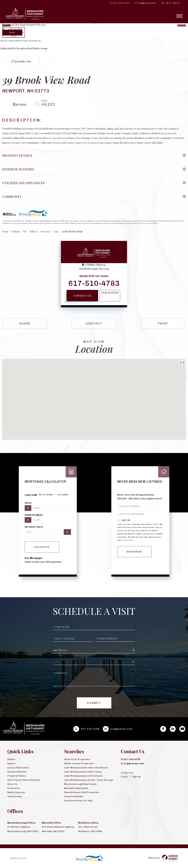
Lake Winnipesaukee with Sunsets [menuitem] (83, 775)
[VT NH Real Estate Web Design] (163, 858)
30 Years (47, 494)
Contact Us (82, 295)
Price (28, 503)
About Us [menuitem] (12, 784)
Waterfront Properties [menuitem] (77, 759)
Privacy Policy (128, 540)
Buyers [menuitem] (11, 763)
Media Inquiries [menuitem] (16, 792)
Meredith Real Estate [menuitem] (76, 788)
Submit (94, 703)
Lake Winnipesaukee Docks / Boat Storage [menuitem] (88, 780)
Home (5, 231)
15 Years (62, 494)
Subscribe (134, 551)
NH (24, 231)
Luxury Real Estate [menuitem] (18, 767)
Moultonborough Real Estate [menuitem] (80, 784)
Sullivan (33, 231)
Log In (168, 3)
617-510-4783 (121, 3)
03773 (56, 231)
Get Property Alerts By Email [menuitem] (23, 780)
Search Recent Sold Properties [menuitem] (81, 792)
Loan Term (31, 495)
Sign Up (175, 3)
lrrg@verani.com (147, 3)
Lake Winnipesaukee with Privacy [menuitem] (83, 771)
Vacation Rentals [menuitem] (16, 771)
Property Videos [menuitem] (16, 775)
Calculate (42, 547)
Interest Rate (34, 527)
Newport (45, 231)
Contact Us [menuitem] (13, 788)
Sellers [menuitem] (11, 759)
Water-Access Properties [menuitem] (79, 763)
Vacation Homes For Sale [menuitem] (78, 800)
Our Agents (110, 292)
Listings (15, 231)
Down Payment (34, 515)
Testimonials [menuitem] (14, 796)
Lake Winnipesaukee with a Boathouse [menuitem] (86, 767)
